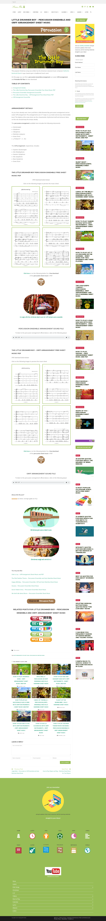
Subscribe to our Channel (53, 876)
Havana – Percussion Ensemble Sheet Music (25, 586)
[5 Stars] (16, 498)
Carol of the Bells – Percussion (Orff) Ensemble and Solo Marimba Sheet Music (41, 703)
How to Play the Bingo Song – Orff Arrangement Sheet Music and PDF (21, 680)
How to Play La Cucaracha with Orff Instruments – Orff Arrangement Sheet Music (41, 728)
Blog (77, 455)
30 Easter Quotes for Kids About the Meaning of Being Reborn (84, 461)
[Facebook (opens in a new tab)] (83, 6)
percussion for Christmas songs (37, 655)
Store (14, 881)
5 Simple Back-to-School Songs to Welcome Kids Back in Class (84, 663)
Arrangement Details (19, 88)
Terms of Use (62, 917)
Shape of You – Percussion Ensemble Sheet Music (82, 413)
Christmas (16, 890)
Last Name (78, 72)
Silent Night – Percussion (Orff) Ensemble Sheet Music (83, 164)
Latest (15, 884)
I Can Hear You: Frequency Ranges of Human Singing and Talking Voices (84, 634)
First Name (78, 67)
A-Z (14, 893)
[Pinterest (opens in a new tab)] (85, 6)
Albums (15, 908)
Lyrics (14, 905)
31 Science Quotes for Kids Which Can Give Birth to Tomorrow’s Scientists (84, 520)
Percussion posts (41, 601)
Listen (14, 911)
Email (78, 91)
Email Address (79, 62)
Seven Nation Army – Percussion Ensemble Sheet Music (29, 589)
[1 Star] (12, 498)
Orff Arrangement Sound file (21, 97)
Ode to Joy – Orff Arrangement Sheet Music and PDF (28, 574)
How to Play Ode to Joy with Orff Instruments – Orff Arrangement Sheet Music (21, 727)
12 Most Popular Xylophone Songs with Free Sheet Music (83, 490)
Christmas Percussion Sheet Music (41, 530)
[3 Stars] (14, 498)
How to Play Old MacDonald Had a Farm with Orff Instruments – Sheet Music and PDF (21, 703)
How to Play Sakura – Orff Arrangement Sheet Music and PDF (84, 354)
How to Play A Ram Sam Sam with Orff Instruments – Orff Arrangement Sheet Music (84, 324)
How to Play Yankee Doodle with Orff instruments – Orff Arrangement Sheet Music (85, 224)
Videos (15, 896)
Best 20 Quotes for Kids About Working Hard (85, 578)
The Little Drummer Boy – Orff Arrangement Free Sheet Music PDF (33, 95)
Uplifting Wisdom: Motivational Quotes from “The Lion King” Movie (84, 606)
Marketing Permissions (81, 81)
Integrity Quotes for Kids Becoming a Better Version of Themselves (84, 549)
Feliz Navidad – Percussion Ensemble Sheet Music (82, 383)
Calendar (15, 902)
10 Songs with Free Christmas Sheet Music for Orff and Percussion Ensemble (41, 317)
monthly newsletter (84, 45)
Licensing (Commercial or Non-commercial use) (78, 917)
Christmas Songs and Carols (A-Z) (41, 559)
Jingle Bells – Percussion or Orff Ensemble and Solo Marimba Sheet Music (41, 680)
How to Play (16, 899)
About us (56, 917)
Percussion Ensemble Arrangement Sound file (27, 92)
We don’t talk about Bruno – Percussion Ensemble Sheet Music (31, 593)
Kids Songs (16, 887)
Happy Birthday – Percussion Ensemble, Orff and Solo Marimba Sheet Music (35, 582)
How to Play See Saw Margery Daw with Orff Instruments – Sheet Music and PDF (61, 680)
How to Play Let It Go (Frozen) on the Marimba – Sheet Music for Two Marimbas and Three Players (84, 257)
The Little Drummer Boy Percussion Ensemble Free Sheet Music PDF (34, 90)
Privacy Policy (57, 919)
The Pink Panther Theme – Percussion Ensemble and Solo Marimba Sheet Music (36, 578)
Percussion (16, 650)
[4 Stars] (15, 498)
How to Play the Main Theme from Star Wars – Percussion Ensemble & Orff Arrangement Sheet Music (61, 728)
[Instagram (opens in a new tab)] (88, 6)
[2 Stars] (13, 498)
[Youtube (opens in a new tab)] (90, 6)
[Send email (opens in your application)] (93, 6)
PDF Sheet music (26, 655)
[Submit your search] (24, 2)
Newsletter (64, 919)
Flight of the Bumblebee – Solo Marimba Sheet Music (61, 702)
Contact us (70, 919)
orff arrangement (18, 655)
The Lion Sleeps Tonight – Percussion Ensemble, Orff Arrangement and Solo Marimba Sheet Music (84, 291)
